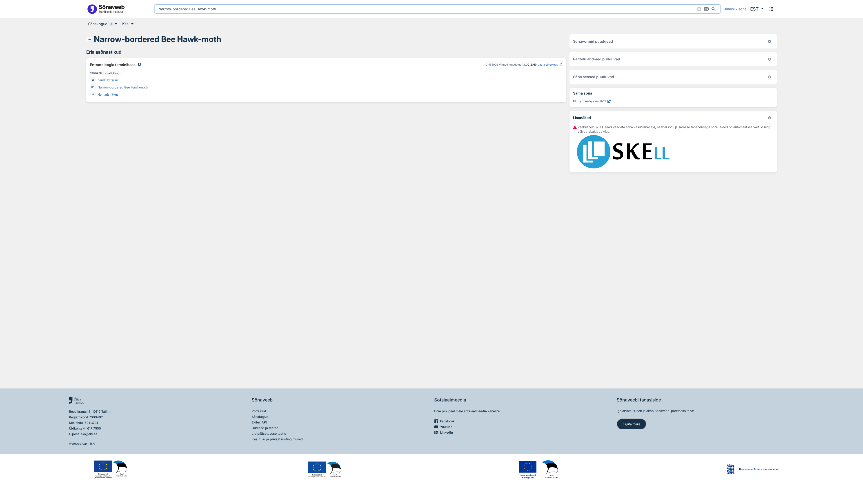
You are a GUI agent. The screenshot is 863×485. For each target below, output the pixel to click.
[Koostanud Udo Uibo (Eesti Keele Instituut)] (769, 59)
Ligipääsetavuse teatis (269, 433)
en (89, 39)
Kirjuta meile (631, 424)
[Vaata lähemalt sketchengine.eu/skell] (769, 117)
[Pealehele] (106, 9)
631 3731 (91, 423)
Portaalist (259, 411)
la (93, 94)
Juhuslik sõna (735, 9)
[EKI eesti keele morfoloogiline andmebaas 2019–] (769, 41)
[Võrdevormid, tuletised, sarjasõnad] (769, 76)
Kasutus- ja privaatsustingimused (277, 439)
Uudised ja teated (265, 428)
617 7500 (94, 428)
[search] (437, 8)
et (92, 79)
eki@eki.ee (89, 434)
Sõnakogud (260, 417)
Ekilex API (259, 422)
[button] (757, 9)
